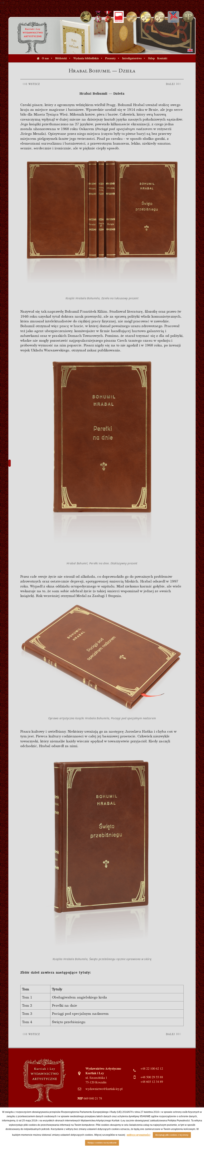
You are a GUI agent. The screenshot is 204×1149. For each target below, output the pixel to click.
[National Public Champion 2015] (86, 16)
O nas (45, 58)
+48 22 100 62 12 (151, 1068)
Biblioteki (61, 58)
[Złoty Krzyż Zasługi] (98, 16)
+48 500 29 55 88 (151, 1077)
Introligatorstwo (132, 58)
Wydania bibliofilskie (86, 58)
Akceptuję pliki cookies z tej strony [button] (171, 1135)
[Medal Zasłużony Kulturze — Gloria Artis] (108, 16)
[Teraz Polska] (119, 16)
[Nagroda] (132, 16)
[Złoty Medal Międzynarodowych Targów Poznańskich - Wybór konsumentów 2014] (145, 16)
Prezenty (110, 58)
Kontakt (162, 58)
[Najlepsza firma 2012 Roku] (173, 16)
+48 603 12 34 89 (151, 1081)
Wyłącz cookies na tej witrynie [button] (102, 1142)
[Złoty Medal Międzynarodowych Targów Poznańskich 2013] (159, 16)
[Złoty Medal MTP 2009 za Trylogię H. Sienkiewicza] (188, 16)
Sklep (151, 58)
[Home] (38, 58)
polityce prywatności (138, 1134)
